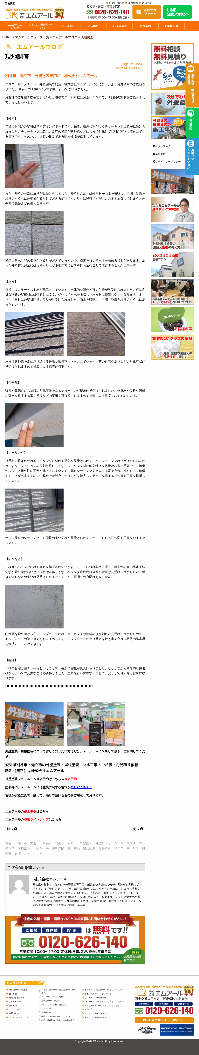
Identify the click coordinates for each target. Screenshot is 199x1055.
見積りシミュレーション (95, 1017)
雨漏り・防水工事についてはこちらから (102, 1005)
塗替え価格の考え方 (50, 1000)
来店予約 (147, 2)
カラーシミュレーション (95, 1013)
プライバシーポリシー (168, 161)
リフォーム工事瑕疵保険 (95, 998)
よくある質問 (15, 1001)
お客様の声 (46, 1012)
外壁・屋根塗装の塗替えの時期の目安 (57, 1020)
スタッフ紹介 (163, 146)
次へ (136, 829)
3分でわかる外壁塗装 (18, 990)
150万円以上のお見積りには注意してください (105, 1001)
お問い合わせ (116, 2)
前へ (10, 829)
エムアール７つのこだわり (53, 997)
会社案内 (160, 154)
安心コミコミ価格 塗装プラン (55, 1005)
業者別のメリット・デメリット (98, 994)
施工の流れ (89, 1009)
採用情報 (133, 2)
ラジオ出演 (46, 1008)
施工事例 (30, 811)
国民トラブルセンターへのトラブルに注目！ (104, 990)
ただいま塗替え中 (16, 998)
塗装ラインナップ (36, 819)
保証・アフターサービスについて (56, 1016)
